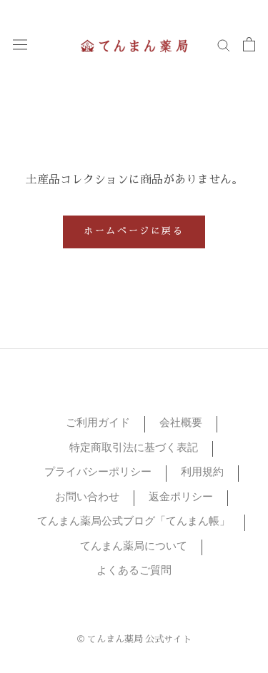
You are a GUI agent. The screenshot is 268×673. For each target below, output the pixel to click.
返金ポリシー (181, 498)
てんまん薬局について (133, 547)
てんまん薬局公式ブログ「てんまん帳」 (133, 522)
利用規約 (202, 473)
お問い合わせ (87, 498)
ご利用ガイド (98, 423)
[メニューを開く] (20, 44)
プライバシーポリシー (98, 473)
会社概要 (180, 423)
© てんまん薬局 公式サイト (134, 640)
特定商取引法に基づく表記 (133, 448)
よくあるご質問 (134, 571)
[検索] (223, 45)
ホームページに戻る (134, 232)
